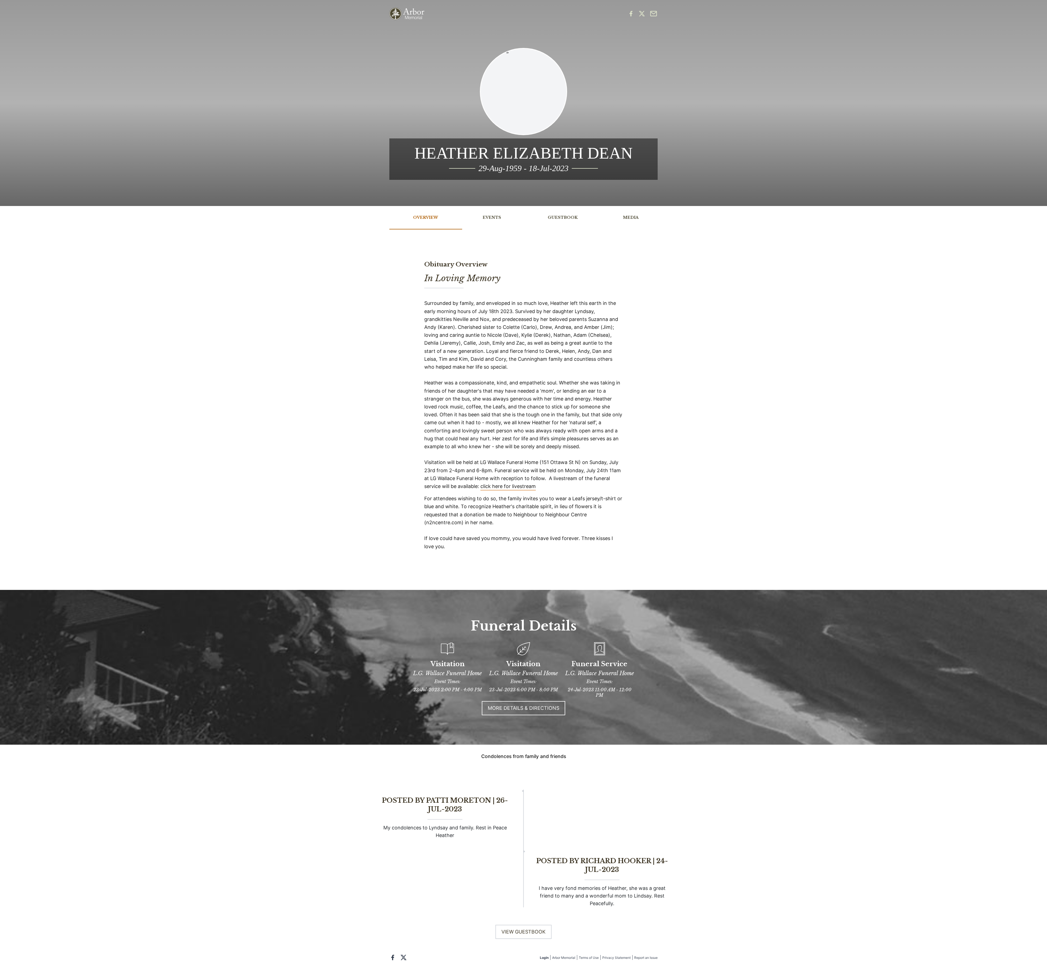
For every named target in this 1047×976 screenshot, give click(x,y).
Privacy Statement (616, 958)
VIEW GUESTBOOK (523, 932)
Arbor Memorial (563, 958)
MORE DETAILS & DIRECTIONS (523, 708)
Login (544, 958)
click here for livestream (508, 486)
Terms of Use (589, 958)
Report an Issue (646, 958)
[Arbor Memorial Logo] (406, 14)
